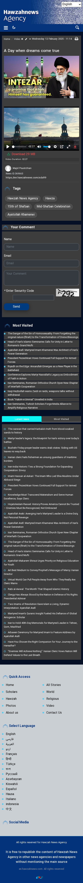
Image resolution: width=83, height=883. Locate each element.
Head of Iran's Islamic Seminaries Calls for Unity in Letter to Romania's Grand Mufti (40, 343)
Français (11, 754)
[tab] (22, 419)
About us (12, 713)
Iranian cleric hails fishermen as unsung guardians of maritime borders (40, 459)
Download (23, 154)
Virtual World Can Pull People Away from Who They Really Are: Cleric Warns (40, 581)
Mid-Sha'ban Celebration (53, 206)
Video (17, 39)
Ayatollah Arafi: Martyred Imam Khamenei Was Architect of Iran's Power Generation (43, 352)
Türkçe (10, 764)
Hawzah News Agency (23, 198)
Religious (52, 699)
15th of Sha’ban (18, 206)
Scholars (11, 692)
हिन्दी (8, 759)
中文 (9, 809)
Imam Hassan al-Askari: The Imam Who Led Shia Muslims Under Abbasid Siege (41, 478)
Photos (11, 706)
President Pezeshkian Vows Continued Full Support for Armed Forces (42, 360)
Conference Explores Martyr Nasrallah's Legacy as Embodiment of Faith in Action (43, 376)
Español (11, 789)
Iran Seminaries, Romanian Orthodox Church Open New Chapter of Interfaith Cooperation (43, 384)
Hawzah (11, 699)
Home (7, 39)
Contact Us (54, 713)
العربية (10, 744)
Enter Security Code (19, 291)
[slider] (19, 147)
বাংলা (8, 769)
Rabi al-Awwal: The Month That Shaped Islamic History (38, 589)
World (50, 692)
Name (8, 239)
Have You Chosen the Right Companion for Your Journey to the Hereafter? (40, 643)
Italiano (11, 799)
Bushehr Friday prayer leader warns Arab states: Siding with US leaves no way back (40, 449)
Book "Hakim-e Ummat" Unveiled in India (30, 399)
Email (7, 256)
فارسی (10, 739)
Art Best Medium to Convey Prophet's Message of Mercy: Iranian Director (41, 572)
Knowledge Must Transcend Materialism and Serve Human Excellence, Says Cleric (38, 496)
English (10, 734)
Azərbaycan (14, 779)
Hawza (50, 198)
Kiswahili (12, 784)
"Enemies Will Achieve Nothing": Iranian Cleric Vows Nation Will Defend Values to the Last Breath (40, 653)
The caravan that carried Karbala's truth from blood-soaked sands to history (39, 430)
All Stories (53, 685)
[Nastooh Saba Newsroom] (41, 877)
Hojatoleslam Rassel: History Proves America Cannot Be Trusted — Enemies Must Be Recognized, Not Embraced (41, 506)
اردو (8, 749)
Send (16, 306)
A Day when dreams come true (31, 51)
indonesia (12, 804)
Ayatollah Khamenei (21, 214)
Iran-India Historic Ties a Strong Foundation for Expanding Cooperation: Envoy (38, 468)
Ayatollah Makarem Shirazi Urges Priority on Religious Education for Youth (41, 562)
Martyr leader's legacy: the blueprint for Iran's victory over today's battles (41, 440)
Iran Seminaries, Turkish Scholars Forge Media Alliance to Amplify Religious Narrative (39, 405)
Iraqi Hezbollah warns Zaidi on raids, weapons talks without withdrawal (41, 393)
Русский (11, 774)
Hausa (10, 794)
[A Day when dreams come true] (41, 77)
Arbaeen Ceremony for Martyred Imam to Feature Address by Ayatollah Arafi (39, 634)
